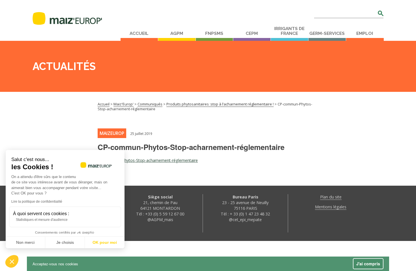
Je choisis (65, 242)
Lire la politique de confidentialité (36, 202)
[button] (12, 261)
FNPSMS (214, 33)
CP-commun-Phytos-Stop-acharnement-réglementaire (148, 160)
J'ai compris (368, 263)
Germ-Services (327, 33)
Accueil (139, 33)
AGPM (176, 33)
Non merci (25, 242)
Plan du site (331, 197)
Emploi (364, 33)
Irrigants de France (289, 31)
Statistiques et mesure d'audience (42, 220)
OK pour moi (105, 242)
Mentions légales (330, 206)
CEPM (252, 33)
